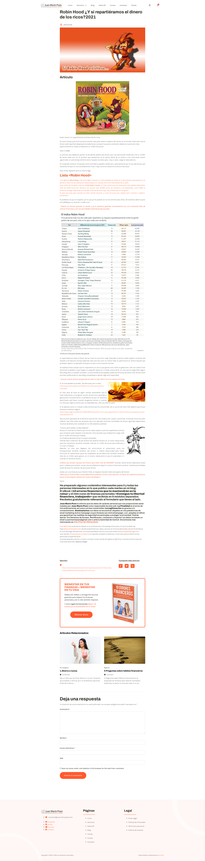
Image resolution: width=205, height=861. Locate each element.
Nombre (63, 738)
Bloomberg (74, 180)
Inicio (70, 5)
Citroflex (161, 855)
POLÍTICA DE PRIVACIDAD (86, 522)
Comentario (65, 709)
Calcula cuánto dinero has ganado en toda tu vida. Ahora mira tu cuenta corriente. (93, 379)
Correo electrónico (67, 748)
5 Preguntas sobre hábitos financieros (123, 671)
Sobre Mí (102, 5)
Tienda (133, 5)
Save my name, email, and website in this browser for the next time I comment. (93, 768)
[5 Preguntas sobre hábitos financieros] (124, 650)
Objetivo (107, 667)
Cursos (112, 5)
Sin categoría (64, 667)
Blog (92, 5)
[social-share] (121, 566)
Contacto (123, 5)
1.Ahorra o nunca (68, 671)
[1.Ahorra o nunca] (80, 650)
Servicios (80, 5)
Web (61, 758)
